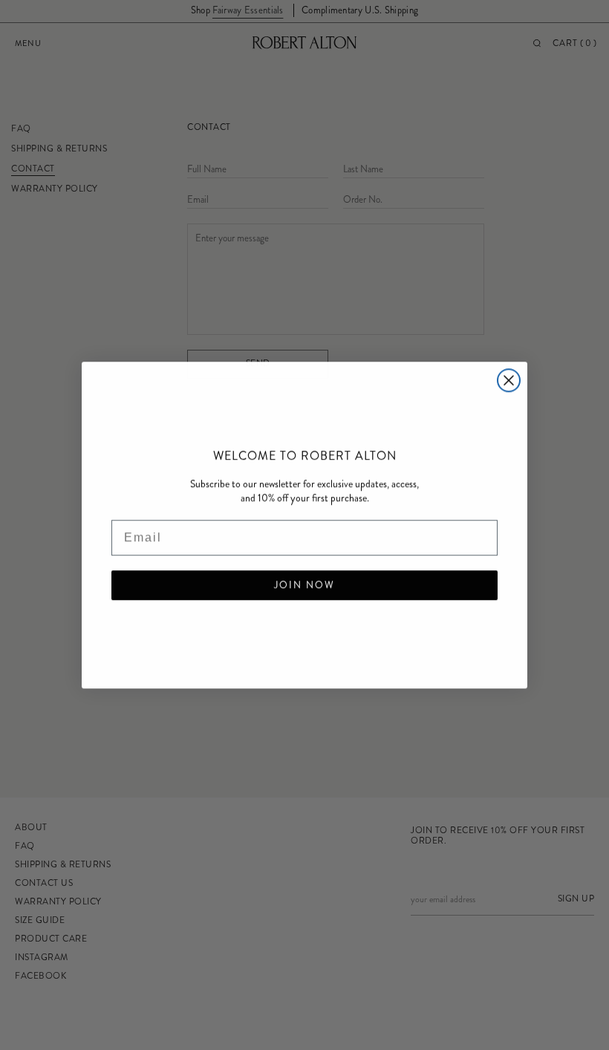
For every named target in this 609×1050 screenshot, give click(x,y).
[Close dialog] (509, 380)
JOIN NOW (304, 585)
